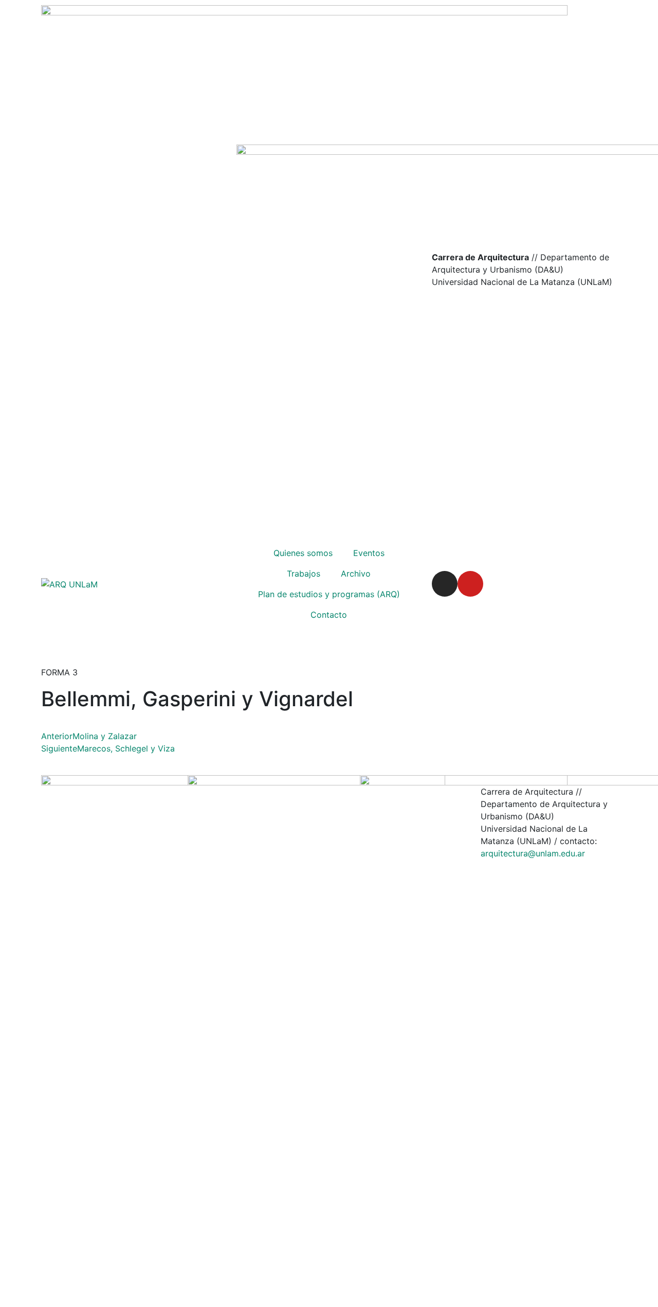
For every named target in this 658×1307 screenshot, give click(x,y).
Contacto (328, 615)
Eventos (369, 553)
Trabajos (303, 573)
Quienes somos (303, 553)
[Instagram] (445, 584)
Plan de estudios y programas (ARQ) (329, 594)
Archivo (356, 573)
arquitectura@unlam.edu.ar (533, 853)
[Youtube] (470, 584)
